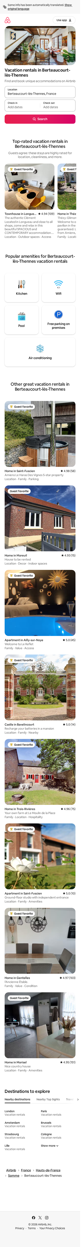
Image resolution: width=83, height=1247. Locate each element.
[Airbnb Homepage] (7, 20)
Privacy (19, 1228)
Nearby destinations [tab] (17, 1099)
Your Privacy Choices (52, 1228)
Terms (32, 1228)
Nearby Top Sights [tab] (48, 1099)
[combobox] (40, 94)
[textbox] (22, 107)
